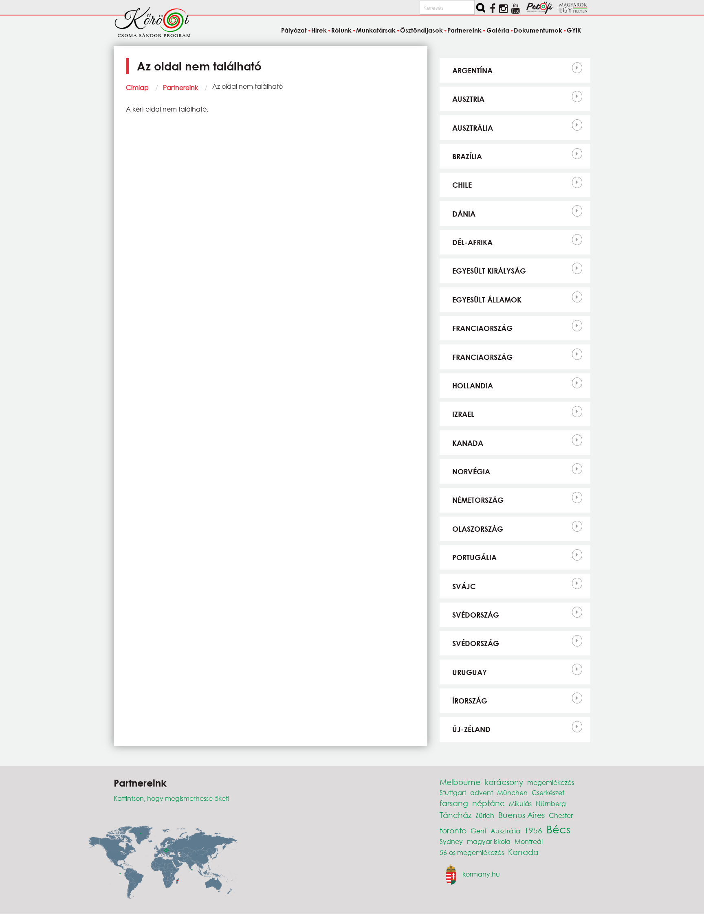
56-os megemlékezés (472, 852)
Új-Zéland (471, 729)
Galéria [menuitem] (497, 30)
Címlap (137, 87)
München (512, 792)
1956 (533, 830)
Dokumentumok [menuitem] (538, 30)
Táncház (455, 815)
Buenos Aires (521, 815)
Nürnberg (551, 803)
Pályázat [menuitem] (293, 30)
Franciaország (482, 328)
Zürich (484, 815)
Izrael (463, 414)
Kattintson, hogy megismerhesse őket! (172, 798)
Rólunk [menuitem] (341, 30)
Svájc (464, 586)
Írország (469, 700)
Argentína (472, 70)
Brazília (467, 156)
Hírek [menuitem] (319, 30)
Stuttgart (453, 792)
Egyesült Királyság (489, 270)
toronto (453, 830)
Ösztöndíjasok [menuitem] (421, 30)
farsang (454, 803)
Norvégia (471, 471)
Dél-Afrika (472, 242)
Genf (478, 830)
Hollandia (472, 385)
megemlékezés (550, 782)
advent (481, 792)
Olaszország (477, 528)
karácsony (503, 782)
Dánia (463, 213)
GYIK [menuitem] (574, 30)
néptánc (488, 803)
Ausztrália (472, 127)
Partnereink (180, 87)
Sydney (451, 841)
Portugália (474, 557)
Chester (561, 815)
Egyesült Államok (486, 299)
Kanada (467, 442)
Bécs (558, 828)
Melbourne (460, 782)
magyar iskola (488, 841)
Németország (478, 499)
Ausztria (468, 98)
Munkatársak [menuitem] (376, 30)
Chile (462, 184)
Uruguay (469, 672)
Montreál (529, 841)
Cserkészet (548, 792)
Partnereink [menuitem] (464, 30)
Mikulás (520, 803)
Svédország (475, 614)
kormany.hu (481, 874)
